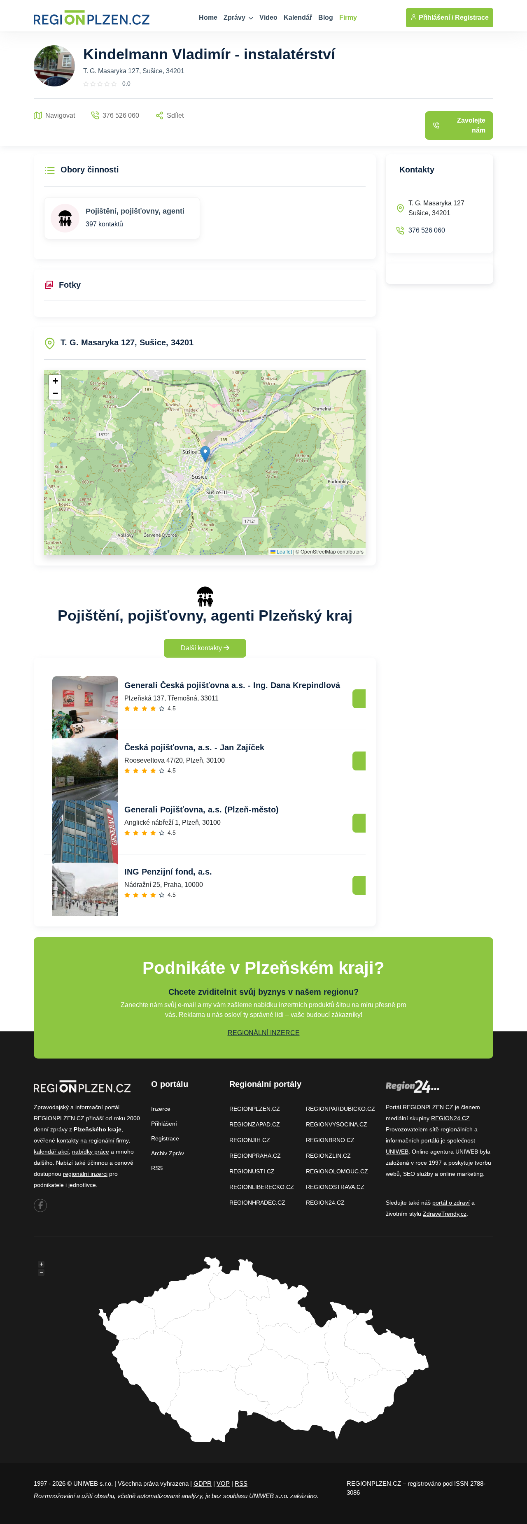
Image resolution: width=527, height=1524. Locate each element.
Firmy (348, 17)
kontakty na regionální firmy (92, 1140)
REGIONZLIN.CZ (328, 1155)
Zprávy (235, 17)
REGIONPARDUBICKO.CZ (340, 1108)
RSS (157, 1168)
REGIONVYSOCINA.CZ (336, 1124)
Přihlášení (164, 1123)
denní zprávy (51, 1129)
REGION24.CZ (325, 1202)
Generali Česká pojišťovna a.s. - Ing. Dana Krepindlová (232, 685)
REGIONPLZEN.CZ (254, 1108)
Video (268, 17)
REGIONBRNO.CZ (330, 1140)
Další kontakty (202, 648)
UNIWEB (397, 1151)
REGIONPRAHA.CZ (255, 1155)
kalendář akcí (51, 1151)
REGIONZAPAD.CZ (254, 1124)
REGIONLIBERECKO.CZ (261, 1187)
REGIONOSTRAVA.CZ (335, 1187)
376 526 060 (426, 230)
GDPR (203, 1483)
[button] (205, 454)
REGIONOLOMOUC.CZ (337, 1171)
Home (208, 17)
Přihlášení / (435, 17)
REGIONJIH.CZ (249, 1140)
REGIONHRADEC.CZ (257, 1202)
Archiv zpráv (167, 1153)
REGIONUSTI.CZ (252, 1171)
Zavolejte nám (471, 125)
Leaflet (283, 551)
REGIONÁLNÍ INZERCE (264, 1032)
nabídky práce (90, 1151)
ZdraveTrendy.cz (444, 1213)
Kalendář (298, 17)
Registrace (472, 17)
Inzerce (160, 1108)
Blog (325, 17)
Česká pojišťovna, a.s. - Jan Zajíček (194, 747)
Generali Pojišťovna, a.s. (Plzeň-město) (201, 809)
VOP (223, 1483)
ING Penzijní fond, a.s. (168, 871)
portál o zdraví (451, 1202)
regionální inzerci (85, 1173)
